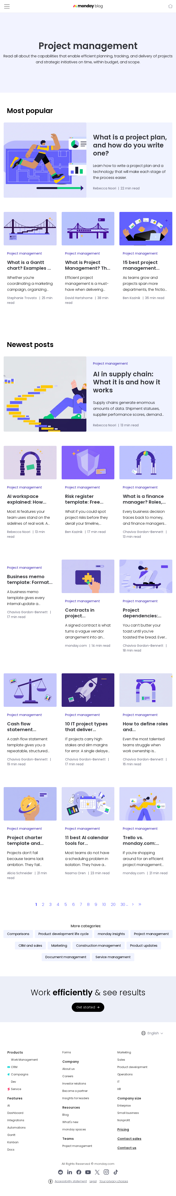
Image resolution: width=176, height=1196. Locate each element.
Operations (125, 1074)
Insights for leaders (75, 1098)
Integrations (15, 1120)
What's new (70, 1122)
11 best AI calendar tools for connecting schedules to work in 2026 (87, 840)
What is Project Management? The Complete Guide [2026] (87, 265)
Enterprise (124, 1105)
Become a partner (75, 1091)
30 (123, 904)
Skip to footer (11, 2)
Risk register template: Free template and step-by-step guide (82, 499)
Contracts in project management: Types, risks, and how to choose (84, 613)
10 (104, 904)
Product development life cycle (63, 934)
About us (68, 1069)
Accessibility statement (71, 1181)
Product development (132, 1067)
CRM (14, 1067)
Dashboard (15, 1113)
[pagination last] (139, 904)
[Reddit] (60, 1172)
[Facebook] (79, 1172)
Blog (65, 1114)
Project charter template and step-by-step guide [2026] (24, 840)
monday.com (170, 6)
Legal (93, 1181)
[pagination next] (133, 904)
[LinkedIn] (69, 1172)
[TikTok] (115, 1172)
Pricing (123, 1129)
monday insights (111, 934)
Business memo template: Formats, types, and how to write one (30, 579)
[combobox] (155, 1033)
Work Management (24, 1059)
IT (118, 1081)
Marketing (59, 945)
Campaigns (19, 1074)
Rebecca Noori (105, 188)
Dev (13, 1081)
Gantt (11, 1135)
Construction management (98, 945)
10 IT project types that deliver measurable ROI (86, 727)
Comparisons (18, 934)
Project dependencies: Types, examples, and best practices (145, 613)
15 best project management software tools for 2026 (144, 265)
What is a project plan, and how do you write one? (130, 145)
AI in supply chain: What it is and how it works (126, 382)
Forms (66, 1052)
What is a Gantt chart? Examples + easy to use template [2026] (29, 265)
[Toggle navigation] (7, 6)
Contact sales (129, 1138)
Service (16, 1089)
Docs (10, 1149)
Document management (65, 957)
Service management (113, 957)
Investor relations (74, 1083)
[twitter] (97, 1172)
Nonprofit (123, 1120)
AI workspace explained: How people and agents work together (29, 499)
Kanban (13, 1142)
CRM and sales (30, 945)
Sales (121, 1059)
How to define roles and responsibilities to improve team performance (145, 727)
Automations (16, 1127)
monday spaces (74, 1129)
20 (113, 904)
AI (8, 1105)
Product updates (143, 945)
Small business (128, 1113)
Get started (85, 1007)
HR (119, 1089)
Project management (24, 253)
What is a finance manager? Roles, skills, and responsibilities (143, 499)
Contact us (126, 1147)
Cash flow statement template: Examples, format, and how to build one (28, 727)
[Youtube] (88, 1172)
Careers (67, 1076)
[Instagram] (106, 1172)
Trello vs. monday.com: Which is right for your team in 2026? (145, 840)
